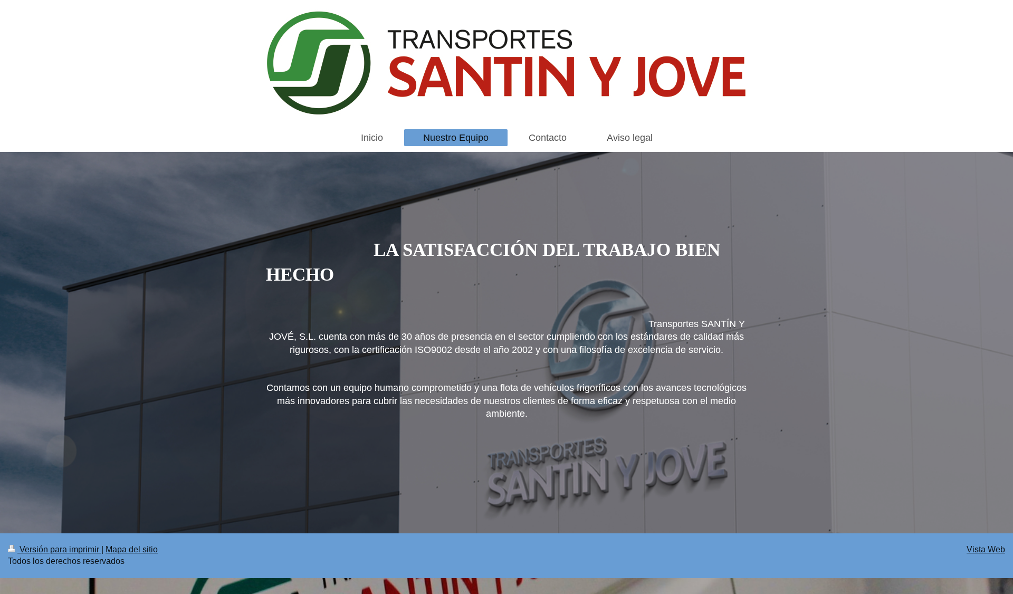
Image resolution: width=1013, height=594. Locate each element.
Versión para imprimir (59, 549)
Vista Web (986, 549)
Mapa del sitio (132, 549)
